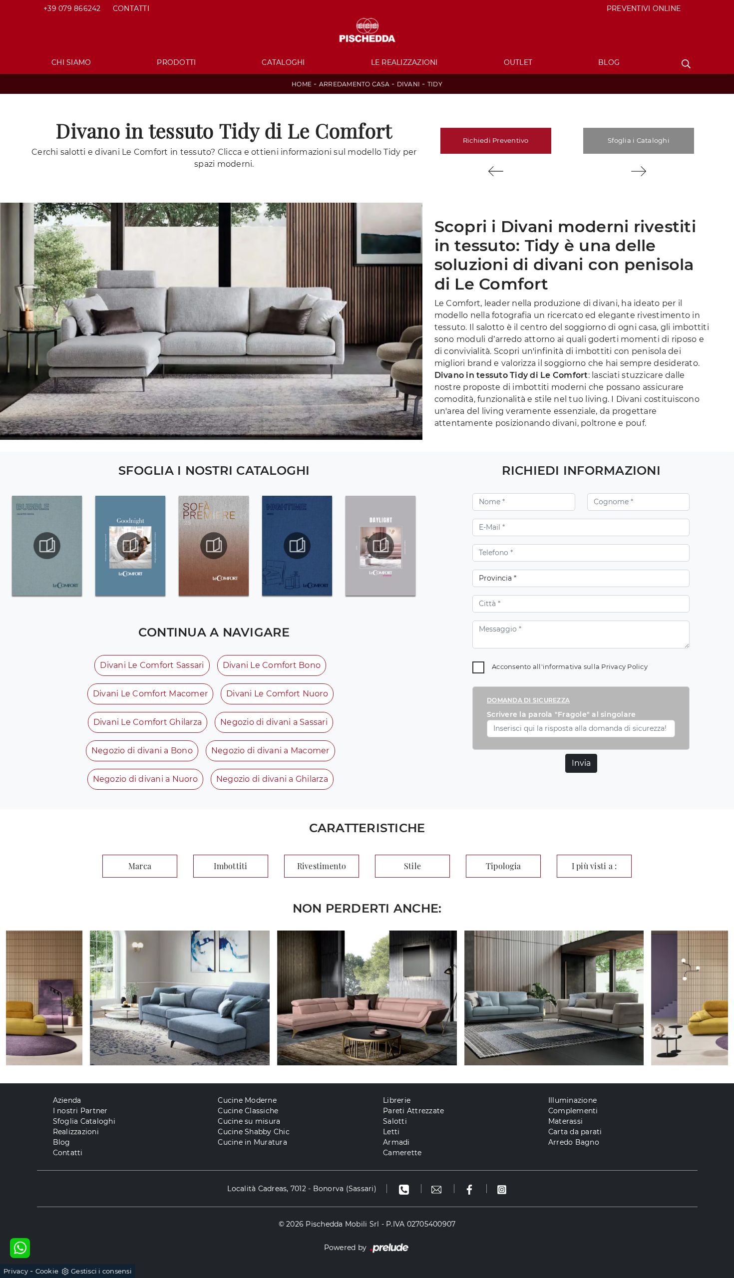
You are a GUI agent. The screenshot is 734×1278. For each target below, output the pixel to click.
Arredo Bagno (573, 1142)
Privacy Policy (624, 666)
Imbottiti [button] (230, 866)
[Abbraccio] (638, 171)
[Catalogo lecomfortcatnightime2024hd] (297, 545)
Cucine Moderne (247, 1100)
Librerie (396, 1100)
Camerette (402, 1152)
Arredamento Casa (354, 84)
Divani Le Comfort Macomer (150, 693)
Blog (609, 62)
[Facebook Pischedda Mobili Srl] (470, 1188)
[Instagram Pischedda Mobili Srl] (502, 1188)
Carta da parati (575, 1131)
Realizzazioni (76, 1131)
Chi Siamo (71, 62)
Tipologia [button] (503, 866)
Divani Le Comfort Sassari (152, 665)
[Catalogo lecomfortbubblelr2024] (46, 545)
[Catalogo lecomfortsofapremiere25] (213, 545)
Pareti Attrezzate (413, 1110)
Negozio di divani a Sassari (274, 722)
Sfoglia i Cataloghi (639, 140)
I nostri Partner (80, 1110)
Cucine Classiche (248, 1110)
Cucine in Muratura (252, 1142)
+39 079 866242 (72, 8)
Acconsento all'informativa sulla (570, 666)
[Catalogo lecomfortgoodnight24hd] (130, 545)
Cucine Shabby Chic (254, 1131)
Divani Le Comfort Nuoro (277, 693)
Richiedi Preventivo (496, 140)
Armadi (396, 1142)
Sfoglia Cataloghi (84, 1121)
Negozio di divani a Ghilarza (272, 779)
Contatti (131, 8)
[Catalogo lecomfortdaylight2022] (380, 545)
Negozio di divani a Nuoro (145, 779)
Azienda (67, 1100)
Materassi (565, 1121)
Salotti (395, 1121)
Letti (391, 1131)
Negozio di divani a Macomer (270, 750)
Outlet (518, 62)
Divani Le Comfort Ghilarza (147, 722)
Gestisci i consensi (101, 1271)
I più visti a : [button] (594, 866)
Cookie (47, 1271)
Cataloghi (283, 62)
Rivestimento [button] (322, 866)
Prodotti (176, 62)
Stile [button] (412, 866)
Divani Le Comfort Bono (272, 665)
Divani (408, 84)
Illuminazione (572, 1100)
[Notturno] (495, 171)
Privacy (15, 1271)
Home (302, 84)
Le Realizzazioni (404, 62)
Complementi (573, 1110)
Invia (581, 763)
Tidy (434, 84)
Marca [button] (139, 866)
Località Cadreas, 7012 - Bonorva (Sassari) (301, 1188)
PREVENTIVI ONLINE (644, 8)
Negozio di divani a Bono (142, 750)
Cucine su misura (249, 1121)
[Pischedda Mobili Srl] (367, 30)
